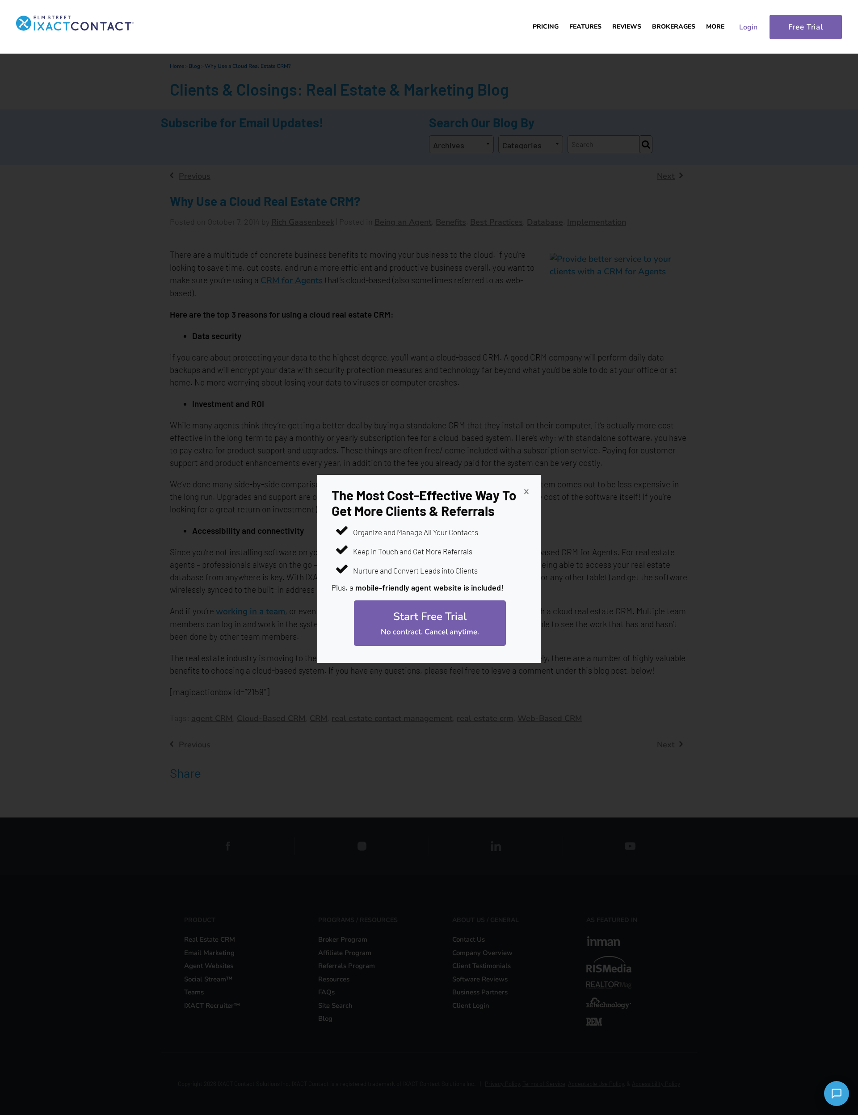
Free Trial (806, 27)
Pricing (546, 26)
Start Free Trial (430, 623)
